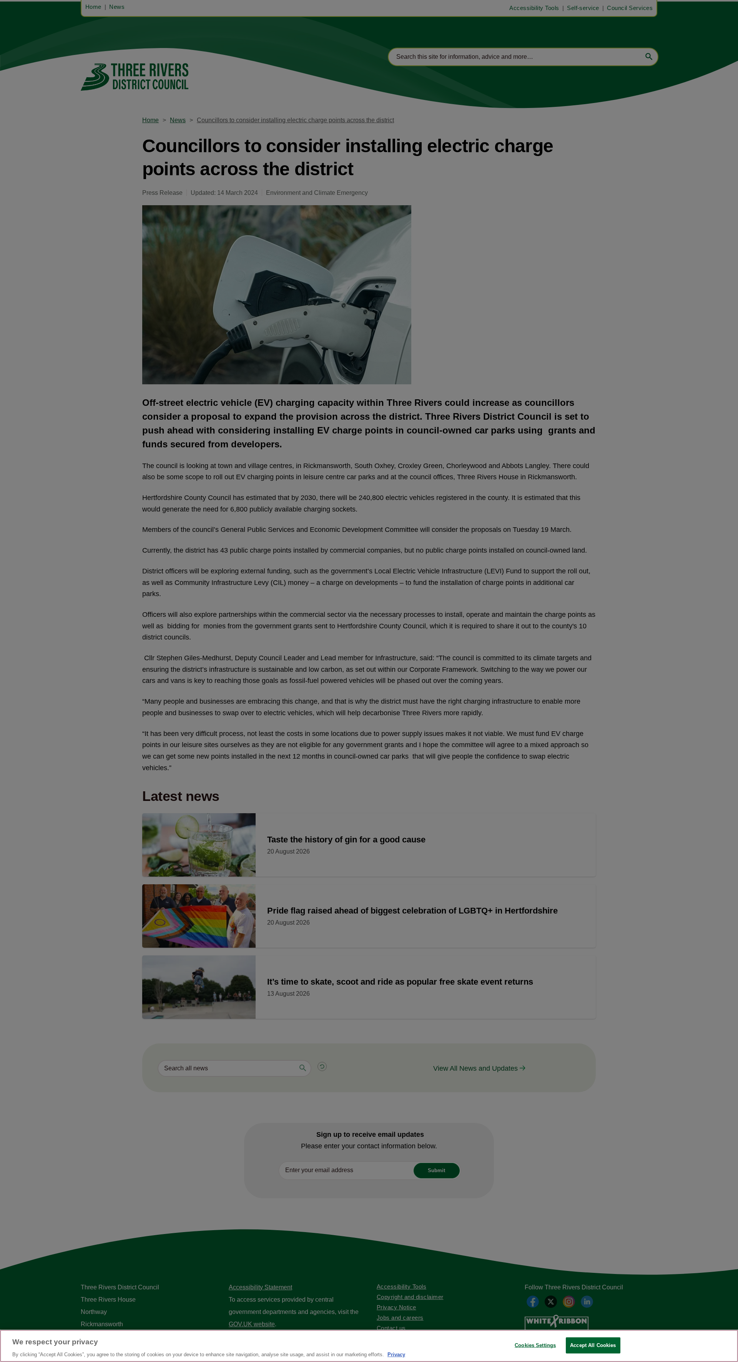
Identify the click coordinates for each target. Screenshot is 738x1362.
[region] (369, 1346)
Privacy (396, 1354)
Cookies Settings (535, 1345)
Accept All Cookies (593, 1345)
